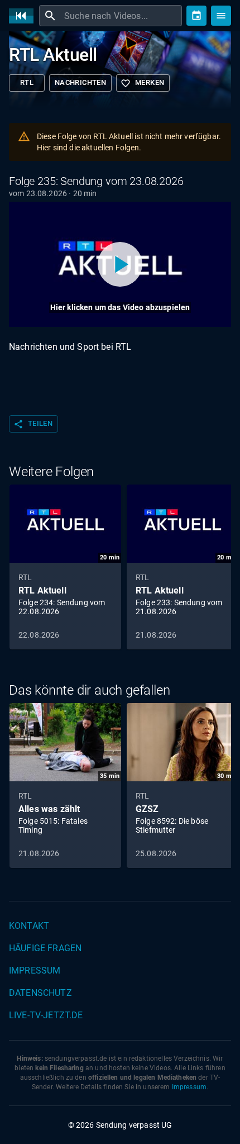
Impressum (34, 970)
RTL (26, 82)
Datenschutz (40, 993)
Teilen (32, 424)
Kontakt (29, 925)
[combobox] (121, 15)
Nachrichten (80, 82)
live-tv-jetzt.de (46, 1015)
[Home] (24, 15)
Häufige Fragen (45, 948)
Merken (142, 83)
